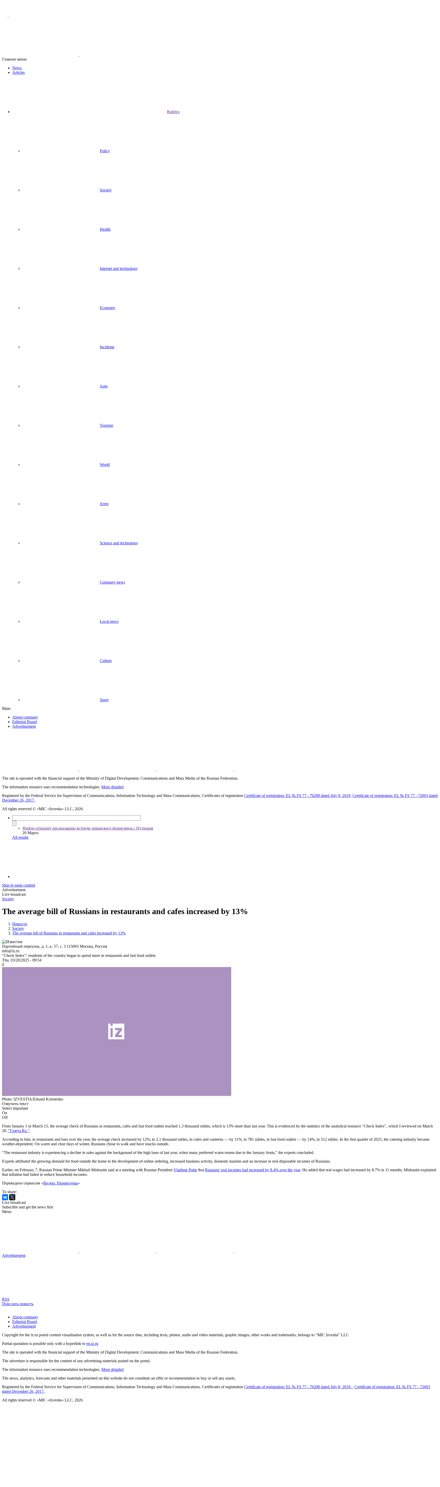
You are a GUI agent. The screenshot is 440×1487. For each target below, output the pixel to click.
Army (104, 504)
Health (105, 229)
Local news (109, 621)
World (105, 464)
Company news (112, 582)
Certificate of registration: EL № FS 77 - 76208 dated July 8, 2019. (298, 1387)
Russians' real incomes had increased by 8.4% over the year (252, 1170)
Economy (107, 308)
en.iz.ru (92, 1343)
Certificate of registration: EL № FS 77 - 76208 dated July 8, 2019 (297, 795)
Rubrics (173, 111)
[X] (12, 1197)
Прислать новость (17, 1304)
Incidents (107, 347)
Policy (105, 151)
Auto (104, 386)
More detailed (112, 787)
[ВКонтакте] (5, 1197)
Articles (18, 72)
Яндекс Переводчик (60, 1183)
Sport (104, 700)
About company (25, 717)
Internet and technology (119, 268)
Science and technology (119, 543)
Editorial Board (24, 722)
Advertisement (24, 726)
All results (20, 837)
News (17, 68)
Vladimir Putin (185, 1170)
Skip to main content (18, 885)
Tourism (106, 425)
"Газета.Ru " (19, 1130)
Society (106, 190)
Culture (106, 660)
